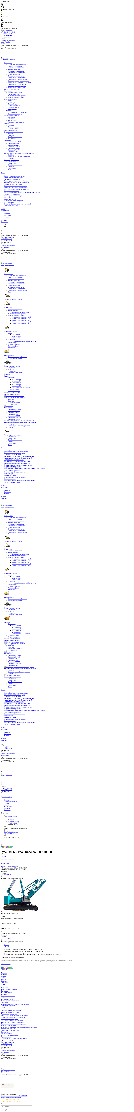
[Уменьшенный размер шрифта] (1, 3)
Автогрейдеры (12, 104)
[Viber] (7, 847)
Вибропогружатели (14, 74)
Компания (4, 969)
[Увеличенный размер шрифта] (2, 7)
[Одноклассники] (4, 847)
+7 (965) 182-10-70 (6, 35)
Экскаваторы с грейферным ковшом (19, 82)
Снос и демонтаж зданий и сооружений (16, 182)
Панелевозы (12, 168)
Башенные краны (13, 127)
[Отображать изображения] (2, 18)
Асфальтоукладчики (14, 105)
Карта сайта (4, 982)
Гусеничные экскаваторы (16, 68)
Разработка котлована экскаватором (15, 186)
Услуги (3, 173)
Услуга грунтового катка (12, 194)
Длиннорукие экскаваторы (16, 72)
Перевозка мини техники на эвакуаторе (16, 189)
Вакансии (7, 213)
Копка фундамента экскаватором (14, 176)
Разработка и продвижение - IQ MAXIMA (14, 1096)
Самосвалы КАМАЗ (14, 142)
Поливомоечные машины (16, 122)
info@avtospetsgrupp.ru (8, 40)
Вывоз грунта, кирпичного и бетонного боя (18, 181)
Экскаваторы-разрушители (16, 87)
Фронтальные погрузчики (16, 97)
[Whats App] (5, 227)
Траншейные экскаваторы (16, 76)
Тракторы (11, 133)
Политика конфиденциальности (11, 1097)
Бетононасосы (12, 138)
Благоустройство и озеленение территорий (17, 204)
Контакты (4, 222)
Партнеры (7, 215)
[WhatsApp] (9, 847)
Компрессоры (12, 109)
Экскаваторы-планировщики (17, 86)
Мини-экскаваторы (14, 69)
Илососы (11, 119)
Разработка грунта (10, 199)
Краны (6, 123)
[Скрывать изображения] (2, 21)
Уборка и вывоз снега (11, 205)
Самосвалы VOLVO (14, 150)
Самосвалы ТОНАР (14, 151)
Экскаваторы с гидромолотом (17, 79)
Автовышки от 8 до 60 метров (17, 112)
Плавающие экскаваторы (16, 71)
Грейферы (11, 155)
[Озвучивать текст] (2, 24)
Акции (3, 209)
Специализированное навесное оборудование (18, 153)
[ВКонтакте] (2, 847)
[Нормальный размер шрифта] (2, 5)
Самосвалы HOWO (14, 143)
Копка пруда (8, 197)
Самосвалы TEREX (14, 148)
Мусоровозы (12, 120)
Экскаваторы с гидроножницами (18, 81)
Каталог (3, 984)
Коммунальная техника (11, 115)
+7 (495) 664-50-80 (9, 32)
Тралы (10, 170)
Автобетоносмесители (15, 137)
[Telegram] (5, 225)
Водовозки (11, 117)
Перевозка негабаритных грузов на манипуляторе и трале (22, 192)
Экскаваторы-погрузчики (12, 89)
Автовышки (8, 110)
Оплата (6, 945)
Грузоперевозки (9, 202)
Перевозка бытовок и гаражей (13, 200)
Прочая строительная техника (13, 132)
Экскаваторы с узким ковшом (17, 84)
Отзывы (6, 217)
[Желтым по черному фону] (1, 13)
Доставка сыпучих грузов (12, 179)
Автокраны (11, 125)
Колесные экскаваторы (15, 66)
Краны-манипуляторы (11, 130)
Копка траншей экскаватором (13, 196)
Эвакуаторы (12, 163)
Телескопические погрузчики (17, 95)
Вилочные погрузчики (15, 92)
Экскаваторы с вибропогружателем (19, 156)
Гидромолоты (12, 158)
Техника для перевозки (11, 160)
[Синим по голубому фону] (1, 15)
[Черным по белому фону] (1, 11)
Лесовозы (11, 166)
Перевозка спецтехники (11, 191)
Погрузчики (8, 91)
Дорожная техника (10, 99)
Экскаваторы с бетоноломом (17, 77)
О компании (5, 210)
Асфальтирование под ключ (13, 184)
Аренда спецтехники (8, 60)
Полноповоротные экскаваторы (18, 64)
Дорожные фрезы (13, 107)
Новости (4, 220)
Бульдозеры (11, 102)
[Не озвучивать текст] (2, 27)
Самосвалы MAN (13, 145)
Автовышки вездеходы (15, 114)
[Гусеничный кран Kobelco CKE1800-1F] (23, 910)
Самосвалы (8, 140)
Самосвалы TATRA (14, 146)
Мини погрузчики (13, 94)
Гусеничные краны (14, 128)
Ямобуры (11, 135)
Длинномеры (12, 161)
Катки (10, 100)
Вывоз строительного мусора (13, 177)
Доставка (7, 946)
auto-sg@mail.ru (5, 42)
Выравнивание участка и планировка (16, 187)
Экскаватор (8, 63)
